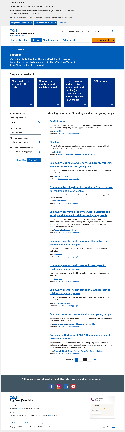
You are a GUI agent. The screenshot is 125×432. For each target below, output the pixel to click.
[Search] (39, 122)
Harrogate (58, 279)
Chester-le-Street (60, 351)
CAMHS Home (57, 121)
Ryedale (57, 230)
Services (36, 40)
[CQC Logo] (97, 401)
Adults (60, 154)
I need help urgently (101, 40)
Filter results (33, 160)
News (88, 31)
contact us (20, 408)
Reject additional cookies (44, 23)
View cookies (62, 23)
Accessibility (39, 423)
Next (94, 360)
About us (79, 31)
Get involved (69, 40)
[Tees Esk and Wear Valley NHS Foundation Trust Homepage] (22, 32)
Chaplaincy (56, 142)
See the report (95, 413)
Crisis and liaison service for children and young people (80, 314)
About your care (50, 40)
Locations (23, 40)
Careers (71, 31)
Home (14, 40)
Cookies (54, 423)
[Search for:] (102, 31)
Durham (70, 303)
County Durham (60, 201)
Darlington (58, 254)
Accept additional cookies (20, 23)
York (68, 176)
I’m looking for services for (21, 148)
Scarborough (66, 230)
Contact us (61, 31)
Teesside (83, 324)
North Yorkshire (60, 176)
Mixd (113, 427)
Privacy (47, 423)
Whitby (74, 230)
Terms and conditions (65, 423)
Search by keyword (18, 117)
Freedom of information (26, 423)
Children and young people (68, 134)
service (50, 415)
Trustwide (58, 131)
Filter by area (15, 128)
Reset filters (21, 160)
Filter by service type (19, 138)
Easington (101, 351)
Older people (90, 154)
